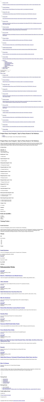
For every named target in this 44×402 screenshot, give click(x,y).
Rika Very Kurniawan (5, 297)
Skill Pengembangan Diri (9, 63)
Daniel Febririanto (4, 250)
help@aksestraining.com (7, 388)
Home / (4, 135)
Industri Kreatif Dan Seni (9, 65)
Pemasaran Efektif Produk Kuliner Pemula (9, 323)
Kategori (4, 60)
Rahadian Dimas (4, 313)
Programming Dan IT (8, 62)
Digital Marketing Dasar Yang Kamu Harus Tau (11, 291)
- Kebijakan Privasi (6, 382)
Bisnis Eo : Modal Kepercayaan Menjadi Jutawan (11, 275)
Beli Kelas (2, 256)
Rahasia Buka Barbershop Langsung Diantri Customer (12, 307)
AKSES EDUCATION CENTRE (19, 400)
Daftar (6, 68)
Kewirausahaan (7, 64)
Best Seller (2, 271)
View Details (2, 270)
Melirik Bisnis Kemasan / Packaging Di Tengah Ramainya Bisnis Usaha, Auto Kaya (18, 357)
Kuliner (6, 61)
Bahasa (6, 66)
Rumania (2, 347)
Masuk (4, 68)
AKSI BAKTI (6, 67)
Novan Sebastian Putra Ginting (7, 329)
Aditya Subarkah (4, 281)
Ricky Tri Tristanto (4, 363)
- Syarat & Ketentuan (6, 381)
